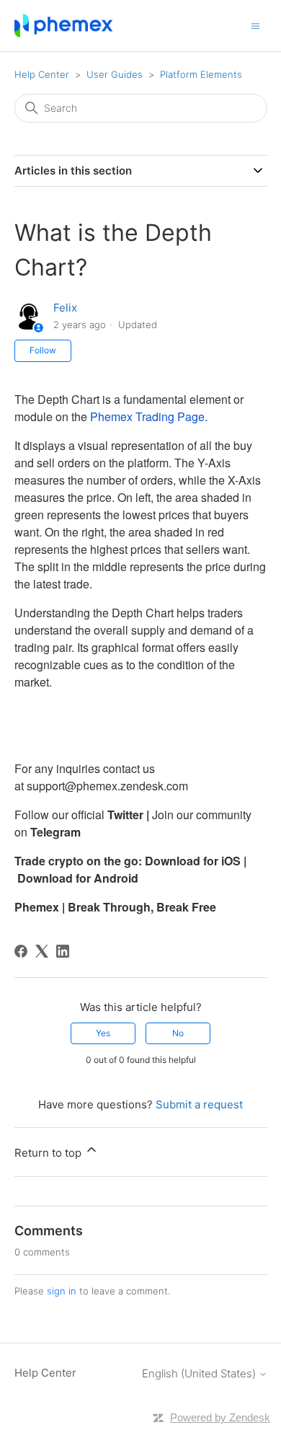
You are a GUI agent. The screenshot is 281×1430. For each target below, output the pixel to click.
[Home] (64, 25)
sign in (61, 1291)
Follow (43, 350)
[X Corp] (41, 951)
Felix (65, 307)
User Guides (114, 74)
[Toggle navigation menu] (255, 25)
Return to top (49, 1153)
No (178, 1033)
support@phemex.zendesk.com (107, 785)
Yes (103, 1033)
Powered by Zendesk (220, 1417)
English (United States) (200, 1373)
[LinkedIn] (62, 951)
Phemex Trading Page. (150, 416)
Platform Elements (201, 74)
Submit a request (199, 1104)
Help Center (41, 74)
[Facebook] (20, 951)
